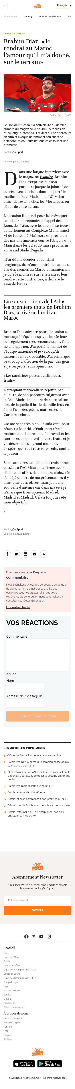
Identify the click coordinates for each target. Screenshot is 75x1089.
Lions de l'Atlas (14, 33)
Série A (7, 994)
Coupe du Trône (12, 965)
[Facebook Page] (26, 936)
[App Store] (24, 1063)
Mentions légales (12, 1022)
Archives (8, 1039)
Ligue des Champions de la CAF (20, 969)
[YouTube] (41, 936)
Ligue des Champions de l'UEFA (20, 978)
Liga (6, 986)
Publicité (8, 1027)
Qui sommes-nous (13, 1018)
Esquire (46, 176)
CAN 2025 (27, 16)
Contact (8, 1035)
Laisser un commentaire (37, 716)
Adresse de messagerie (24, 696)
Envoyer (37, 910)
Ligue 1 (7, 999)
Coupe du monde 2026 (49, 16)
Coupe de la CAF (12, 974)
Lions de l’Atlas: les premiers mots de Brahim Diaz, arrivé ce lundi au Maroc (37, 309)
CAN (6, 953)
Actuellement (10, 16)
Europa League (11, 982)
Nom (10, 681)
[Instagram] (49, 936)
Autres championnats (14, 1007)
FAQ (6, 1031)
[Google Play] (49, 1063)
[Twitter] (34, 936)
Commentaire (16, 636)
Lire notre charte (18, 607)
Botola (7, 961)
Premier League (12, 990)
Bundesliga (9, 1003)
